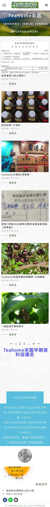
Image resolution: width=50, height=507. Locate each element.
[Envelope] (16, 500)
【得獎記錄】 (28, 23)
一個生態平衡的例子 (12, 326)
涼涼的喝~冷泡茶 (10, 125)
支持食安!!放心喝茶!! (13, 75)
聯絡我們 (41, 484)
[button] (4, 5)
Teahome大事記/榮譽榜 (15, 174)
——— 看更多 (9, 83)
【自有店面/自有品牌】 (27, 31)
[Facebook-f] (5, 500)
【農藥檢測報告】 (12, 23)
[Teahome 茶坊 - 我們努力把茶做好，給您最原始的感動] (25, 5)
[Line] (10, 500)
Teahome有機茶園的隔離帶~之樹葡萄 (23, 276)
